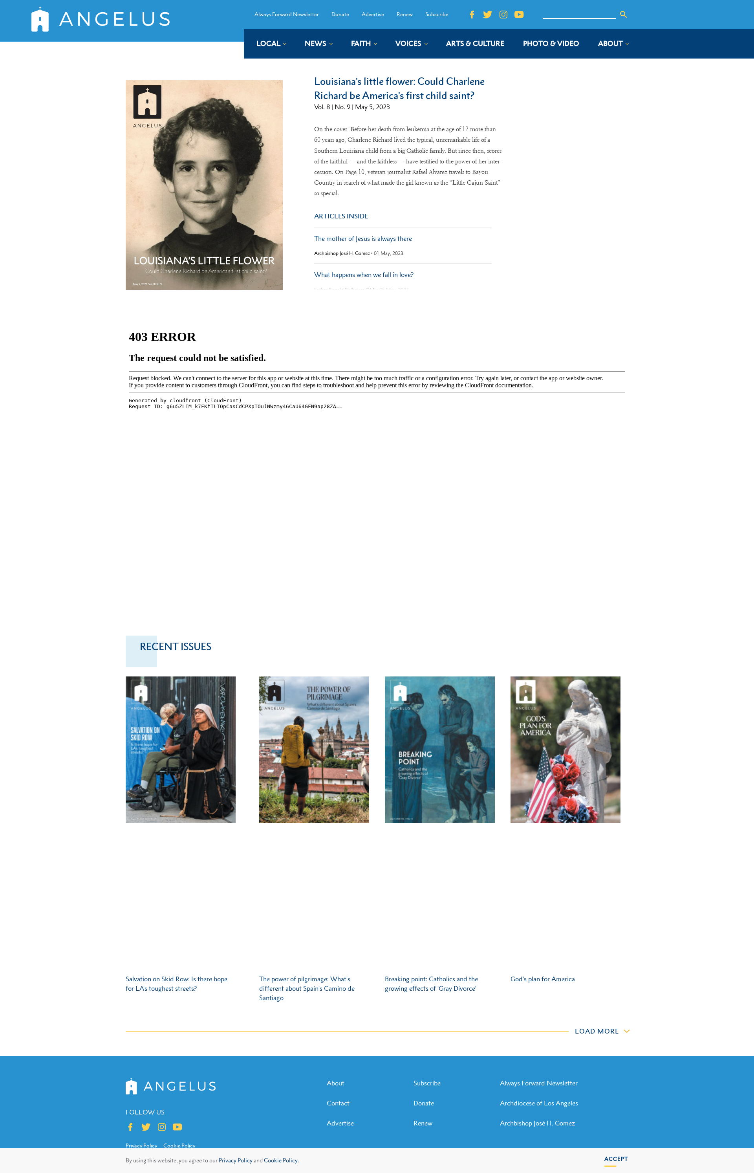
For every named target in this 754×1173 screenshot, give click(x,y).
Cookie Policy (179, 1145)
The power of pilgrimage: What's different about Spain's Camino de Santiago (307, 988)
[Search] (623, 14)
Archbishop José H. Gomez (342, 253)
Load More (597, 1031)
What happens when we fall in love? (364, 275)
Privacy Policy (236, 1160)
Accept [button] (616, 1158)
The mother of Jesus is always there (363, 238)
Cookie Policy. (281, 1160)
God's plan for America (543, 979)
